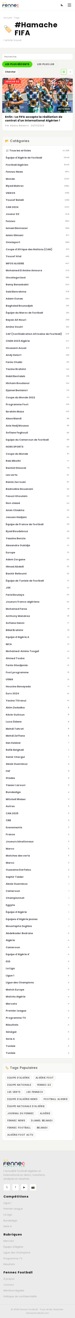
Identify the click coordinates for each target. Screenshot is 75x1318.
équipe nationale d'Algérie (26, 1106)
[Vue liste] (70, 72)
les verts (14, 1092)
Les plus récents (17, 64)
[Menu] (69, 5)
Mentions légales (13, 1290)
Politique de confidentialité (20, 1296)
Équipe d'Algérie (13, 1247)
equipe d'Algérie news (22, 1099)
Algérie (45, 1113)
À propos (8, 1279)
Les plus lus (45, 64)
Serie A (7, 1226)
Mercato (8, 1241)
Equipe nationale (19, 1085)
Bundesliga (10, 1220)
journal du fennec (20, 1113)
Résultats (9, 1264)
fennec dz (44, 1085)
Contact (8, 1285)
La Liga (7, 1214)
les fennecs (35, 1092)
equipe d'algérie (18, 1077)
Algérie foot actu (20, 1135)
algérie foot (45, 1077)
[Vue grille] (64, 72)
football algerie (56, 1099)
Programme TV (12, 1258)
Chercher (10, 71)
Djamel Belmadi (41, 1120)
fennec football (19, 1127)
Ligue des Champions (16, 1252)
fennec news (16, 1120)
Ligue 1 (7, 1203)
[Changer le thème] (62, 5)
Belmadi (42, 1127)
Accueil (7, 17)
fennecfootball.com (37, 1313)
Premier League (13, 1208)
